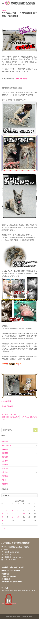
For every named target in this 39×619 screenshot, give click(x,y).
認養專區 (5, 484)
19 (13, 517)
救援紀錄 (4, 10)
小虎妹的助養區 (7, 406)
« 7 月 (3, 528)
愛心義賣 (5, 465)
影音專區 (5, 461)
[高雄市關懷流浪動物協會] (20, 3)
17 (2, 517)
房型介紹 (5, 468)
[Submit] (36, 430)
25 (7, 520)
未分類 (4, 480)
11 (7, 513)
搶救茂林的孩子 (21, 78)
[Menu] (3, 3)
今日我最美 (6, 441)
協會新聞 (5, 457)
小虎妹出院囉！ (7, 401)
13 (18, 513)
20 (18, 517)
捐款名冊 (5, 472)
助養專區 (5, 453)
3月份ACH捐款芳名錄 (30, 417)
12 (13, 513)
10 (2, 513)
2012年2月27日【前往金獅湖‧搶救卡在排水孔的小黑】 (10, 417)
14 (24, 513)
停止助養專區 (6, 445)
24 (2, 520)
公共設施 (5, 449)
